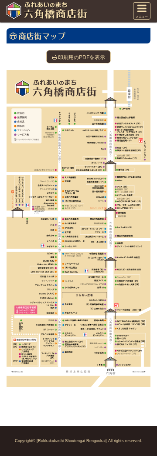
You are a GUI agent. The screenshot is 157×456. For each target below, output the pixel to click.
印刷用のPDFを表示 (81, 56)
